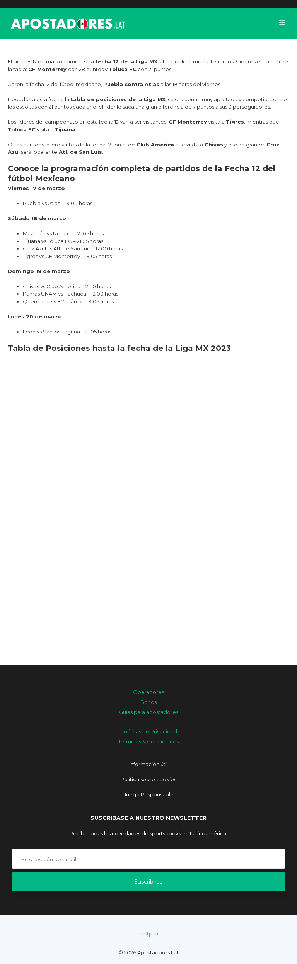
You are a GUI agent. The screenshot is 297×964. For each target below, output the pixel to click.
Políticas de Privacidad (148, 731)
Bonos (148, 702)
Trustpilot (148, 933)
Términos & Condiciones (148, 741)
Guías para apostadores (148, 712)
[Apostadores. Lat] (67, 23)
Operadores (148, 692)
